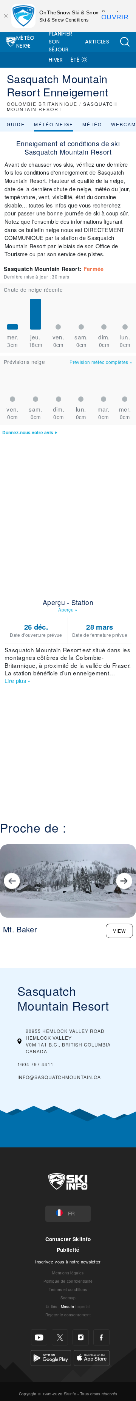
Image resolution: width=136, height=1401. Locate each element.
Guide (16, 124)
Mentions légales (67, 1273)
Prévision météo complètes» (101, 362)
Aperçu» (68, 609)
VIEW (119, 930)
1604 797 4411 (35, 1064)
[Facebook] (101, 1337)
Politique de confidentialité (68, 1281)
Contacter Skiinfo (68, 1239)
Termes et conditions (68, 1289)
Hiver (56, 59)
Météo (92, 124)
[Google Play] (51, 1357)
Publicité (68, 1249)
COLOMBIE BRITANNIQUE (42, 104)
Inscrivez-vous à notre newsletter (68, 1262)
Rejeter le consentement (68, 1314)
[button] (124, 42)
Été (75, 59)
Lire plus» (18, 680)
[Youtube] (39, 1337)
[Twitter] (60, 1337)
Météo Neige (25, 42)
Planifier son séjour (61, 41)
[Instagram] (81, 1337)
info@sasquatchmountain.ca (59, 1077)
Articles (97, 41)
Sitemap (68, 1297)
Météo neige (53, 124)
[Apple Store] (92, 1357)
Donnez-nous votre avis (27, 432)
